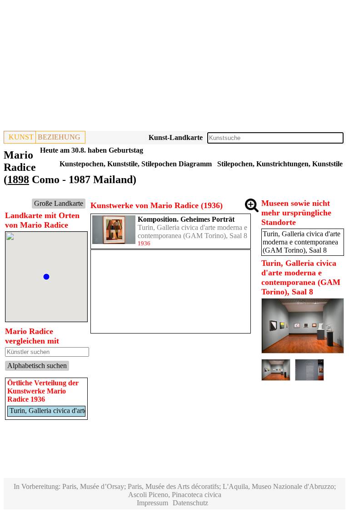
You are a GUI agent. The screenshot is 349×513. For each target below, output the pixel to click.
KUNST (21, 137)
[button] (46, 276)
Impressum (152, 503)
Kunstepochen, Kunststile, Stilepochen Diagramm (136, 164)
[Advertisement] (174, 67)
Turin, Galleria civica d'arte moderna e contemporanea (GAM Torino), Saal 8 (192, 231)
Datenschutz (190, 503)
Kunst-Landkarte (176, 137)
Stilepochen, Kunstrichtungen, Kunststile (280, 164)
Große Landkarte (58, 203)
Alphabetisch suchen (37, 365)
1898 (18, 179)
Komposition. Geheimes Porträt (186, 219)
